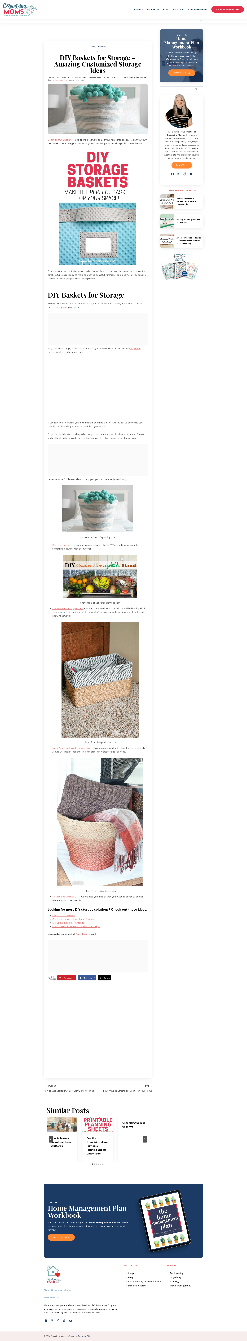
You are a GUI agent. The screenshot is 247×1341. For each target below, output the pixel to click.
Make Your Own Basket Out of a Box (71, 748)
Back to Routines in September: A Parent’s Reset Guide (187, 201)
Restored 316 (84, 1336)
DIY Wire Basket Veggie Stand (67, 608)
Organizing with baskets (60, 139)
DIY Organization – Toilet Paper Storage (73, 919)
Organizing (175, 1277)
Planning (174, 1281)
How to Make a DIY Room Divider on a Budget (76, 926)
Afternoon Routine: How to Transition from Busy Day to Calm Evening (189, 241)
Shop (131, 1273)
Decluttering (176, 1273)
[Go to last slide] (51, 1139)
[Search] (196, 89)
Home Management (180, 1285)
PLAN (166, 9)
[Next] (145, 1139)
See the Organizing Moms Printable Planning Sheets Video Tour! (97, 1145)
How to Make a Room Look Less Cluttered (61, 1142)
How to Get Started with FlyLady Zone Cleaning (69, 1088)
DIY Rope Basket (61, 545)
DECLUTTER (153, 9)
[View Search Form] (201, 21)
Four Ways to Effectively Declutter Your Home (127, 1088)
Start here (81, 934)
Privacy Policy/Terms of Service (144, 1281)
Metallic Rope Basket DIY (65, 896)
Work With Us (51, 1297)
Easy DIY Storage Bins (63, 915)
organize (63, 307)
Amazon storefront (227, 9)
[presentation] (62, 1124)
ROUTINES (178, 9)
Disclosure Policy (61, 80)
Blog (130, 1277)
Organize (97, 51)
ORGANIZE (138, 9)
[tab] (92, 1164)
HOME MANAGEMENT (197, 9)
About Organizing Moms (57, 1290)
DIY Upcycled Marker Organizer (68, 922)
